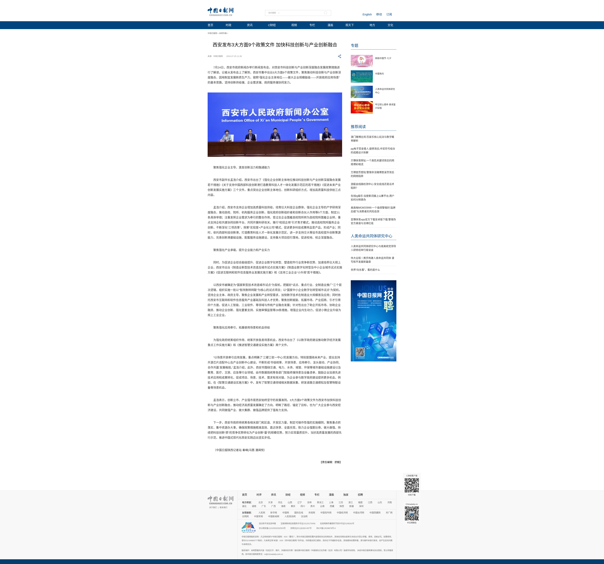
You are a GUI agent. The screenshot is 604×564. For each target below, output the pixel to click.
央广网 (389, 512)
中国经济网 (342, 512)
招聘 (360, 494)
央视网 (311, 512)
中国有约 (379, 73)
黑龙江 (320, 502)
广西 (273, 506)
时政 (228, 25)
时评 (259, 494)
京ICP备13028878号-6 (326, 528)
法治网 (304, 516)
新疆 (351, 506)
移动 (379, 14)
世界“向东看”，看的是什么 (365, 269)
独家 (345, 494)
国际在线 (298, 512)
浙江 (350, 502)
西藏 (332, 506)
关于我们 (213, 507)
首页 (210, 25)
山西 (290, 502)
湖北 (244, 506)
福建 (360, 502)
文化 (390, 25)
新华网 (273, 512)
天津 (270, 502)
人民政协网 (290, 516)
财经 (288, 494)
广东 (264, 506)
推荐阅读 (358, 127)
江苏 (341, 502)
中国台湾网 (358, 512)
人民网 (261, 512)
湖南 (254, 506)
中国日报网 (212, 33)
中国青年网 (325, 512)
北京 (260, 502)
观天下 (349, 25)
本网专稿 (223, 33)
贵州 (312, 506)
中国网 (285, 512)
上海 (331, 502)
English (367, 14)
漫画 (330, 25)
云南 (322, 506)
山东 (380, 502)
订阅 (389, 14)
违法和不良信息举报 (267, 523)
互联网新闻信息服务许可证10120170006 (298, 523)
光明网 (245, 516)
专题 (354, 45)
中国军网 (258, 516)
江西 (370, 502)
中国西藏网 (374, 512)
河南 (389, 502)
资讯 (250, 25)
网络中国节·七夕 (383, 58)
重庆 (293, 506)
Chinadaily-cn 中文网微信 (412, 513)
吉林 (309, 502)
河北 (280, 502)
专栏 (312, 25)
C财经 (272, 25)
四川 (303, 506)
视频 (294, 25)
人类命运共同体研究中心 (371, 236)
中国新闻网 (273, 516)
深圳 (361, 506)
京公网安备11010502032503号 (272, 528)
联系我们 (223, 507)
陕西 (342, 506)
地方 (372, 25)
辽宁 (299, 502)
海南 (283, 506)
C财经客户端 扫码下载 (411, 485)
